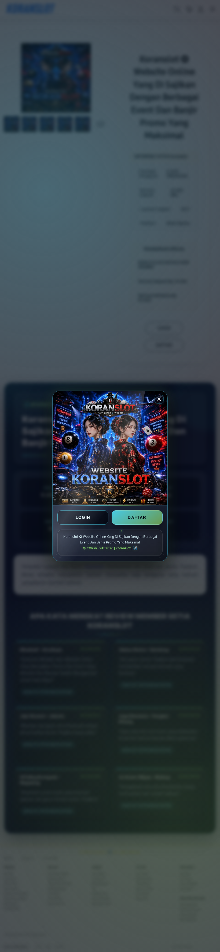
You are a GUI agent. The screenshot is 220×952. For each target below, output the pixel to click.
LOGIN (83, 517)
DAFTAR (137, 517)
